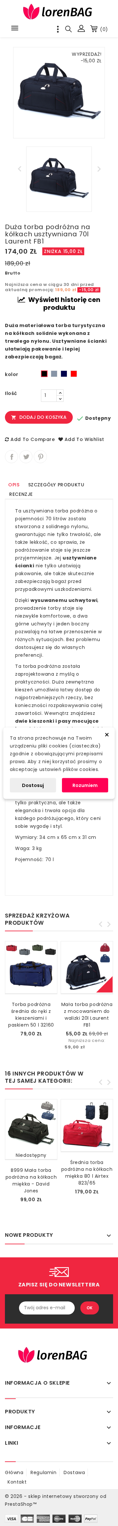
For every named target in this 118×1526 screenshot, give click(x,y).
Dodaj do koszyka (39, 417)
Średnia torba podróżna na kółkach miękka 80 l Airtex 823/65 (86, 1172)
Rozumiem (85, 785)
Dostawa (74, 1472)
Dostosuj (33, 785)
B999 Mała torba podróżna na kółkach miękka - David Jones (31, 1180)
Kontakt (17, 1482)
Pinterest (40, 456)
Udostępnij (11, 456)
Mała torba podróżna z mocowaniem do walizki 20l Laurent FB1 (86, 1014)
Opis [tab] (13, 484)
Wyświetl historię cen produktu (63, 303)
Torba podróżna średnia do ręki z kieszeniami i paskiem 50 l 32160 (31, 1014)
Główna (14, 1472)
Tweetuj (26, 456)
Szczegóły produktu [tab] (56, 484)
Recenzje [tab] (21, 494)
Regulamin (43, 1472)
